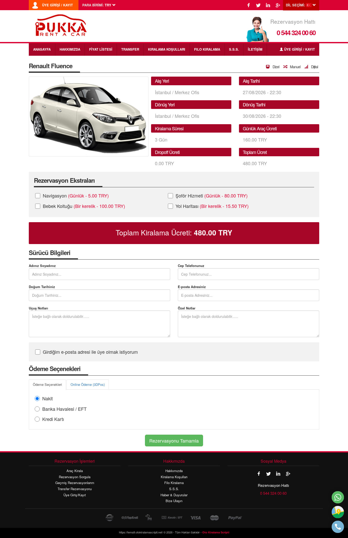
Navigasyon (76, 195)
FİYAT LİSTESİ (100, 49)
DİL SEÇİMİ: (295, 5)
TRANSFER (130, 49)
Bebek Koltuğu (84, 206)
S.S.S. (234, 49)
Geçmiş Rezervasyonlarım (74, 482)
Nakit (47, 398)
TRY (213, 233)
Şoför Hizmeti (212, 195)
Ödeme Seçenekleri (47, 384)
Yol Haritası (212, 206)
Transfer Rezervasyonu (75, 489)
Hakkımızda (174, 471)
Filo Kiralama (174, 482)
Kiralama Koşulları (174, 477)
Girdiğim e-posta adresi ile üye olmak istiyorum (90, 351)
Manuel (294, 67)
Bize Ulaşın (174, 501)
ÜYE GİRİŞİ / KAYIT (57, 5)
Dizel (275, 67)
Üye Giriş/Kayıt (74, 495)
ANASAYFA (42, 49)
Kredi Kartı (53, 419)
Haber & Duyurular (174, 495)
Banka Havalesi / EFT (64, 408)
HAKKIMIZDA (70, 49)
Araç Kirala (74, 471)
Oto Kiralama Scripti (215, 532)
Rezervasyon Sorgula (74, 477)
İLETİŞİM (255, 49)
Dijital (314, 67)
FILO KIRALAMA (207, 49)
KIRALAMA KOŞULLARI (166, 49)
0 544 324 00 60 (296, 32)
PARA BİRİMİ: (93, 5)
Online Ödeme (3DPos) (88, 384)
